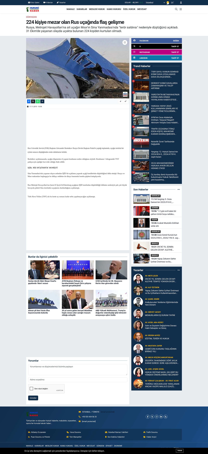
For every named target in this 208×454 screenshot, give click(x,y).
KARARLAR (82, 9)
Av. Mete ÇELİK (151, 276)
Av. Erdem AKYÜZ (152, 335)
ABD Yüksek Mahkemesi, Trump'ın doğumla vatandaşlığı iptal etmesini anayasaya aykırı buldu (111, 312)
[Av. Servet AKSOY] (138, 313)
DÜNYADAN (31, 17)
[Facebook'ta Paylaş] (28, 101)
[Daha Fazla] (42, 101)
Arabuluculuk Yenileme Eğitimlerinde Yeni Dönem (161, 303)
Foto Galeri (34, 2)
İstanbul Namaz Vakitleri (118, 432)
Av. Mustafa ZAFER (153, 346)
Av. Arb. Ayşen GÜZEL (154, 369)
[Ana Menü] (181, 9)
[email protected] (107, 412)
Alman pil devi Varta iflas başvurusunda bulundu (39, 311)
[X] (152, 417)
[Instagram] (157, 417)
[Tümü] (179, 189)
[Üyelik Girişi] (180, 2)
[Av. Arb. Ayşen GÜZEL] (138, 372)
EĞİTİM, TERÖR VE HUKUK (157, 338)
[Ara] (176, 9)
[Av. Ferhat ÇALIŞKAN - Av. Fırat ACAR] (138, 383)
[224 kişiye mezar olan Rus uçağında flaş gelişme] (77, 68)
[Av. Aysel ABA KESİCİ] (138, 325)
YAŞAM (154, 219)
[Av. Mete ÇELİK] (138, 278)
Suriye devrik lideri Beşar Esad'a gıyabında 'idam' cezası (42, 282)
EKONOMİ (118, 446)
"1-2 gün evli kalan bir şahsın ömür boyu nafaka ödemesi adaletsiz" (163, 213)
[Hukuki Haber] (32, 9)
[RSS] (166, 417)
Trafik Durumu (152, 432)
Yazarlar (62, 2)
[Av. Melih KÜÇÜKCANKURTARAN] (138, 360)
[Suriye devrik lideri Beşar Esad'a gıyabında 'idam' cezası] (44, 269)
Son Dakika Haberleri (116, 437)
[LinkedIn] (161, 417)
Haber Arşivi (151, 437)
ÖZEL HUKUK (129, 9)
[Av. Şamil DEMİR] (138, 302)
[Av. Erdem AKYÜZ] (138, 337)
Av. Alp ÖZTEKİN (152, 287)
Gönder (33, 398)
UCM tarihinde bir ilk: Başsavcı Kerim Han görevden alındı (109, 282)
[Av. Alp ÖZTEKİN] (138, 290)
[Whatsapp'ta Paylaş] (38, 101)
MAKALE (71, 9)
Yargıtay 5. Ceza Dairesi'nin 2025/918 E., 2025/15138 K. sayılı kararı (163, 201)
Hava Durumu (75, 432)
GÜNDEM (155, 208)
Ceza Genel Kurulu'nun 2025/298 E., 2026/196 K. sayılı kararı (165, 237)
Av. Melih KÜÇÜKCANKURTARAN (159, 357)
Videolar (49, 2)
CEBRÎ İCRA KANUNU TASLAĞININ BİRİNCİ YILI (160, 350)
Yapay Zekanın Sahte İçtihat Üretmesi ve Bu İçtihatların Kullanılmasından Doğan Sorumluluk (163, 260)
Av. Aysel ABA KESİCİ (154, 322)
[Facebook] (148, 417)
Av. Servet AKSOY (153, 312)
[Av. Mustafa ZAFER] (138, 348)
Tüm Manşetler (75, 437)
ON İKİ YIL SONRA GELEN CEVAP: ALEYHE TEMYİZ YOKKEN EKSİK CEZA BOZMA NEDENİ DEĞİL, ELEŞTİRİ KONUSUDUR (164, 248)
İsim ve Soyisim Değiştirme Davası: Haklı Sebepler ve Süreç (161, 326)
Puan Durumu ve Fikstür (40, 437)
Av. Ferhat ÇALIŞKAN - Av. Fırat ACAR (162, 381)
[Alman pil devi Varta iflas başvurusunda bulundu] (44, 299)
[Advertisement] (77, 127)
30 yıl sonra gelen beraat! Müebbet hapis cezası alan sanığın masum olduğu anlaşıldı (77, 312)
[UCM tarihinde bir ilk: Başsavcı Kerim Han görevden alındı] (111, 269)
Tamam (179, 450)
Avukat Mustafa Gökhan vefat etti (165, 224)
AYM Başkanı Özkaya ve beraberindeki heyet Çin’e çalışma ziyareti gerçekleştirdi (76, 283)
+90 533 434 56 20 (89, 417)
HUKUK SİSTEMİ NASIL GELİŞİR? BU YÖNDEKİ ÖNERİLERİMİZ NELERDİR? (161, 373)
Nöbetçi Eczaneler (38, 432)
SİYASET (109, 446)
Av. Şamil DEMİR (152, 299)
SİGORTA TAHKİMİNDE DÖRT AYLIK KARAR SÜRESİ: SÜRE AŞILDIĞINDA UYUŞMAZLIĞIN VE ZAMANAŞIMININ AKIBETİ (162, 362)
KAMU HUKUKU (114, 9)
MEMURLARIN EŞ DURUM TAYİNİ (160, 315)
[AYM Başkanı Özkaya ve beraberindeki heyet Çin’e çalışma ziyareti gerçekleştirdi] (78, 269)
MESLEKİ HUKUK (97, 9)
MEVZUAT (142, 9)
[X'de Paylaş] (33, 101)
